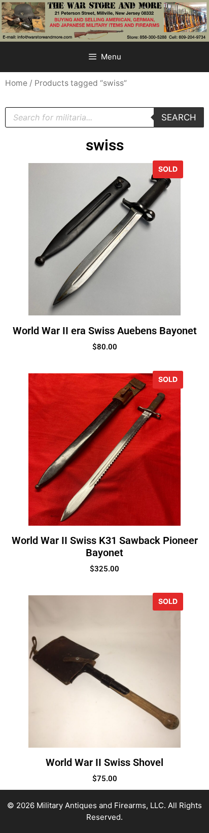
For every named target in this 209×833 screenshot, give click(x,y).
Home (16, 83)
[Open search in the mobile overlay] (104, 117)
